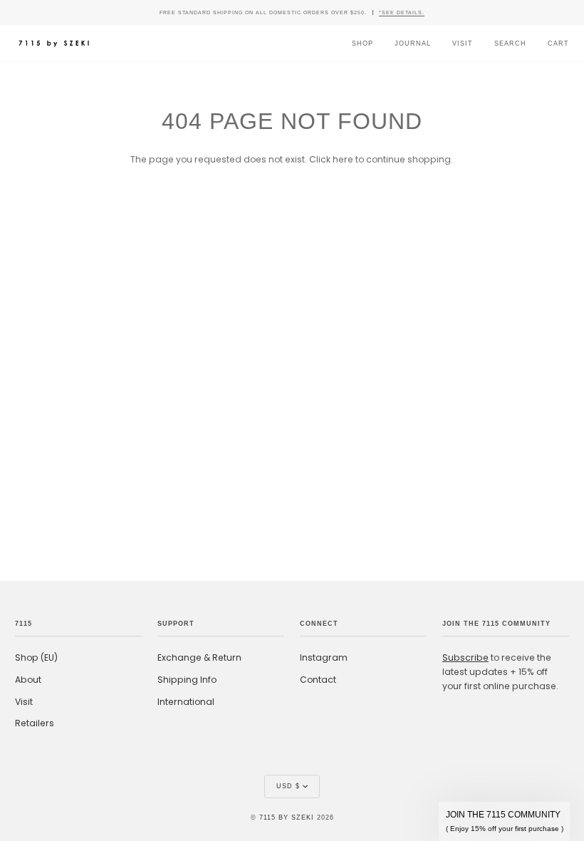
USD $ (288, 786)
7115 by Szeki (286, 817)
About (28, 680)
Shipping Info (187, 680)
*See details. (401, 12)
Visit (24, 702)
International (185, 702)
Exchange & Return (199, 657)
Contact (318, 680)
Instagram (324, 657)
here (343, 159)
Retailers (34, 723)
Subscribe (465, 657)
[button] (504, 821)
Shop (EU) (36, 657)
